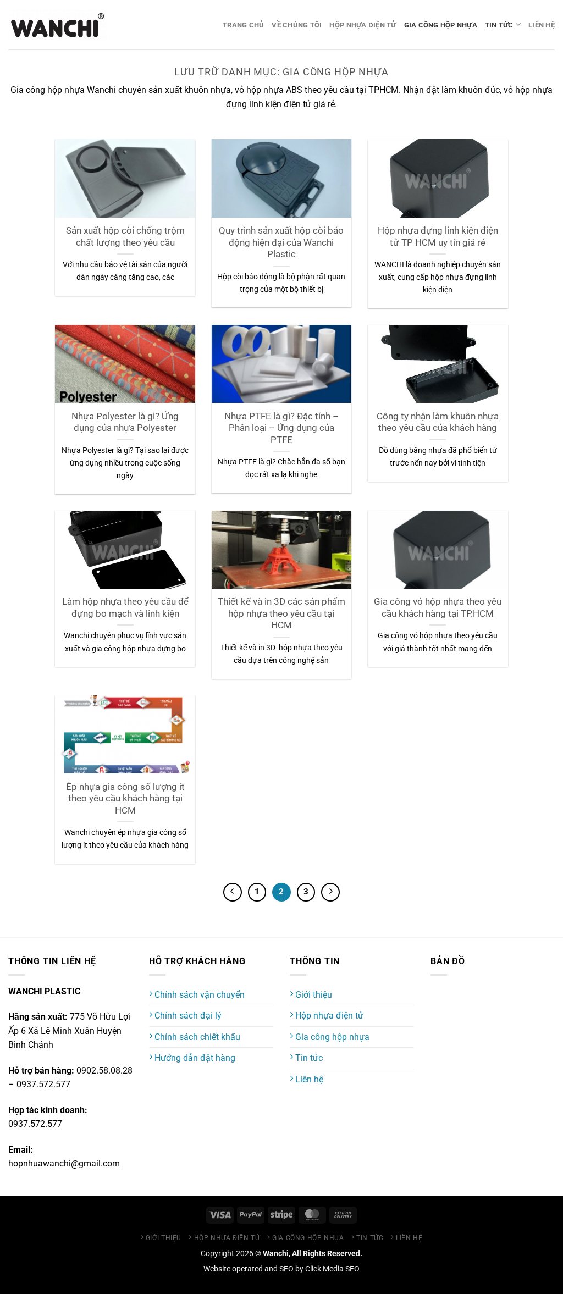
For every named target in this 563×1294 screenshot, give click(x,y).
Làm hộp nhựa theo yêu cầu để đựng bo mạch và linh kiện (125, 607)
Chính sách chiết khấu (196, 1037)
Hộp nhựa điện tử (362, 25)
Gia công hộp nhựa (440, 25)
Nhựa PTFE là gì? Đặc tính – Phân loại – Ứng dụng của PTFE (281, 428)
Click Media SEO (332, 1269)
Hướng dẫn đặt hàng (193, 1058)
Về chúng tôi (297, 25)
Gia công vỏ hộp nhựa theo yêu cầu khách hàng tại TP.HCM (437, 607)
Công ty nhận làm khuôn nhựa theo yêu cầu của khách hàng (438, 422)
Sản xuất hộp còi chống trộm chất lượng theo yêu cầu (125, 236)
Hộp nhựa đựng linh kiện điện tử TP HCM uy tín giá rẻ (438, 236)
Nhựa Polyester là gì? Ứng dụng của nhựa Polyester (125, 422)
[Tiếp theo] (330, 892)
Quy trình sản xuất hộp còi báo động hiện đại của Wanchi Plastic (281, 242)
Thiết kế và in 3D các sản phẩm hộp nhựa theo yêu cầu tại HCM (281, 613)
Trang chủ (243, 25)
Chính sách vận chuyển (198, 994)
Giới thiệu (312, 994)
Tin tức (499, 25)
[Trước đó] (232, 892)
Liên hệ (541, 25)
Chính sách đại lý (187, 1015)
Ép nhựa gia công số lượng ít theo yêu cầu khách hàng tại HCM (125, 799)
